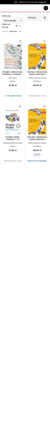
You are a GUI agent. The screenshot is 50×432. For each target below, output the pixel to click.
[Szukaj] (46, 8)
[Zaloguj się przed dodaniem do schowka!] (20, 41)
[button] (13, 20)
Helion (12, 81)
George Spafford (10, 143)
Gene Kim (13, 78)
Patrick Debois (34, 78)
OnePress (37, 81)
